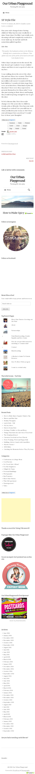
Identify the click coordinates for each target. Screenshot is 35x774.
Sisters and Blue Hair (11, 418)
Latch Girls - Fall (9, 423)
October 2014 (8, 671)
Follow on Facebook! (8, 258)
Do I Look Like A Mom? (11, 464)
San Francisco (8, 476)
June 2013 (7, 709)
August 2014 (7, 676)
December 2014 (9, 666)
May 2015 (6, 654)
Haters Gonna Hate (10, 428)
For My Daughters (10, 467)
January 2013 (8, 721)
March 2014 (7, 688)
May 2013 (6, 712)
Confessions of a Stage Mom (13, 459)
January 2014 (8, 693)
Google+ (4, 758)
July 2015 (6, 650)
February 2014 (8, 690)
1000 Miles (7, 447)
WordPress (16, 770)
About (13, 325)
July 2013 (6, 707)
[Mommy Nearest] (16, 575)
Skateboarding (16, 351)
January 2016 (8, 635)
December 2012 (8, 724)
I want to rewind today (18, 367)
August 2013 (7, 705)
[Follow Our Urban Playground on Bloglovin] (8, 120)
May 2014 (6, 683)
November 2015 (9, 640)
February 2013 (8, 719)
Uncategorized (13, 143)
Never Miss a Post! (7, 295)
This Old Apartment (10, 481)
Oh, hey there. (8, 425)
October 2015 (8, 643)
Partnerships (15, 330)
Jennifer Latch (25, 24)
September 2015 (9, 645)
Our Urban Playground (17, 3)
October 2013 (8, 700)
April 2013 (7, 714)
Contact (14, 347)
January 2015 (8, 664)
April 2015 (7, 657)
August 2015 (7, 647)
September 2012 (9, 731)
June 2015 (7, 652)
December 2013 (8, 695)
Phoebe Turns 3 (9, 444)
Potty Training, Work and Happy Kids (16, 440)
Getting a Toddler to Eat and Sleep (15, 430)
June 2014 (7, 681)
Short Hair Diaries (10, 478)
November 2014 (9, 669)
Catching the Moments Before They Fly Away (18, 449)
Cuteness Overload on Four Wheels (15, 437)
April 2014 (7, 685)
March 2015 (7, 659)
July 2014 (6, 678)
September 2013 (9, 702)
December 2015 (9, 638)
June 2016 (7, 633)
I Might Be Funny (9, 469)
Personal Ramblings (10, 471)
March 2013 (7, 716)
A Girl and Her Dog (8, 154)
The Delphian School (11, 435)
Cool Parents (8, 462)
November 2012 (9, 726)
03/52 (31, 161)
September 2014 (9, 674)
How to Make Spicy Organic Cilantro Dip (17, 416)
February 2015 (8, 662)
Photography (8, 474)
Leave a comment (7, 26)
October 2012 (8, 728)
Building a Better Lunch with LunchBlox (17, 442)
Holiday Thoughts (10, 421)
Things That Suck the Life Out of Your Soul (18, 432)
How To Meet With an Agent (20, 362)
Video (5, 486)
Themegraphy (25, 770)
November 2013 (9, 697)
